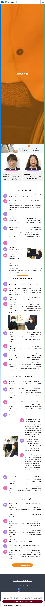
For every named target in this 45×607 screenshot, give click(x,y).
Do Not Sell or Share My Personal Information (22, 601)
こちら (14, 598)
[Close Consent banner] (43, 593)
